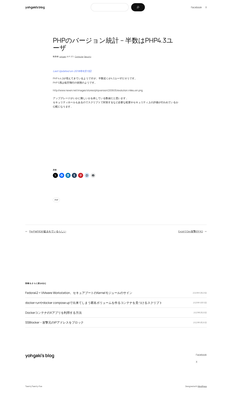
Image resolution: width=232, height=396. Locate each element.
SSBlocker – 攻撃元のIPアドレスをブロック (54, 322)
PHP (56, 200)
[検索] (138, 7)
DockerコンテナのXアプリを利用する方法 (53, 312)
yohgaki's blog (35, 7)
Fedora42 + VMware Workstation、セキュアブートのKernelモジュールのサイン (78, 293)
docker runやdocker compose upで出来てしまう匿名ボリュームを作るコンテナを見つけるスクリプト (93, 302)
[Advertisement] (116, 142)
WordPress (202, 386)
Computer (79, 56)
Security (87, 56)
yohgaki (62, 56)
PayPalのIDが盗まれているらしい (47, 231)
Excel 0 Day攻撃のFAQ (190, 231)
